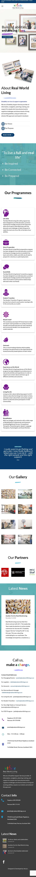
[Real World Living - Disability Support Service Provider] (18, 6)
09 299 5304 (17, 718)
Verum (26, 868)
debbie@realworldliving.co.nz (19, 682)
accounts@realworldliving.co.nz (20, 686)
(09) (13, 804)
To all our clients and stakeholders (18, 839)
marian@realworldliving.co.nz (25, 701)
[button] (2, 6)
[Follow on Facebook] (3, 862)
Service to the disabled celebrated (18, 851)
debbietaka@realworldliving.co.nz (12, 692)
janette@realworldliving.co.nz (25, 678)
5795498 (17, 804)
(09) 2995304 (16, 800)
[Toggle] (3, 124)
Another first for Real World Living (16, 616)
